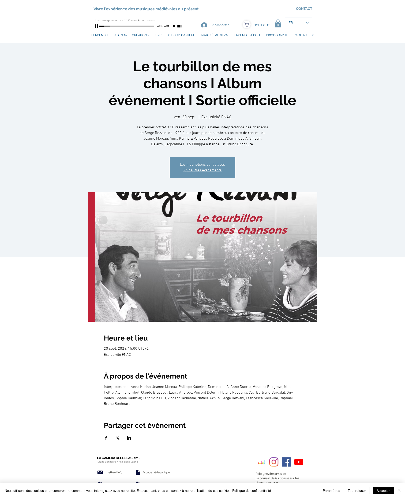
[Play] (97, 26)
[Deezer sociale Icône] (261, 462)
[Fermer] (399, 490)
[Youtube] (298, 462)
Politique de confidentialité (251, 490)
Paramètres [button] (331, 490)
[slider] (179, 26)
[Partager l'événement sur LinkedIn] (129, 438)
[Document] (138, 472)
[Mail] (100, 472)
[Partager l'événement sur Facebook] (106, 438)
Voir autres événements (203, 170)
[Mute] (174, 26)
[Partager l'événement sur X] (117, 438)
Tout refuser (357, 490)
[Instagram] (273, 462)
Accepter (383, 490)
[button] (278, 23)
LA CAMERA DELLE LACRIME (118, 458)
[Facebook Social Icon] (286, 462)
